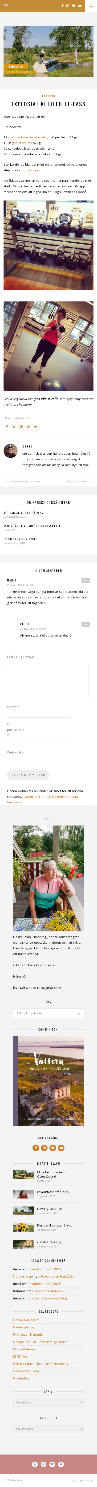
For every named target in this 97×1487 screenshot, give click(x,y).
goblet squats (22, 143)
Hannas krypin (24, 1276)
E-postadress (15, 729)
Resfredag (21, 1378)
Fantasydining (23, 1327)
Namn (13, 707)
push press (32, 170)
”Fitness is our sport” (21, 539)
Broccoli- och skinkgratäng (47, 1298)
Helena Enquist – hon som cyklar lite (40, 1342)
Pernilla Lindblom (26, 1371)
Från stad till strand (27, 1334)
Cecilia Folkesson (26, 1320)
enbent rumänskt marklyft (31, 137)
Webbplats (15, 752)
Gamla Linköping (49, 1242)
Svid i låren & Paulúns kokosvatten (32, 526)
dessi (27, 418)
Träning (48, 96)
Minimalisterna (24, 1349)
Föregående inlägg (24, 481)
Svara (86, 580)
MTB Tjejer (21, 1356)
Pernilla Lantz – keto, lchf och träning (40, 1364)
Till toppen (80, 1481)
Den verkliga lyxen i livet (54, 1225)
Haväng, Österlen (49, 1208)
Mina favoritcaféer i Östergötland (51, 1174)
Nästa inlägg (77, 481)
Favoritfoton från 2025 (53, 1192)
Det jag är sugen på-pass (23, 513)
